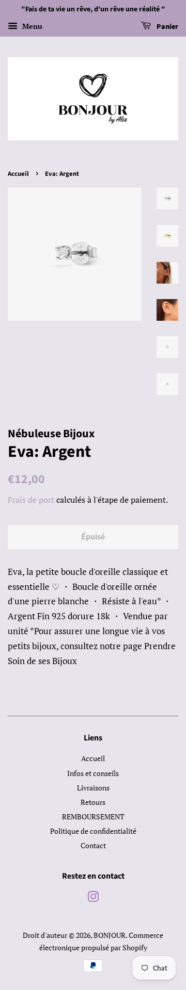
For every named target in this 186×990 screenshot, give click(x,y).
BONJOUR (110, 935)
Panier (166, 27)
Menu (31, 26)
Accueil (18, 173)
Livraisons (93, 788)
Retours (93, 802)
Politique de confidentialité (93, 831)
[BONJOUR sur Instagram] (93, 898)
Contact (93, 845)
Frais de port (31, 499)
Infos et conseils (93, 773)
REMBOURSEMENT (93, 816)
